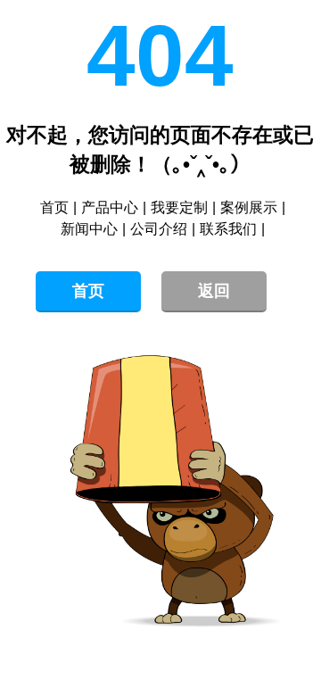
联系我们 (228, 228)
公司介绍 (158, 228)
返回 (214, 291)
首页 (54, 207)
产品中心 (109, 207)
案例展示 (248, 207)
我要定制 (179, 207)
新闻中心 (89, 228)
